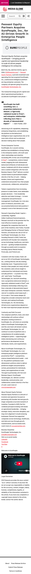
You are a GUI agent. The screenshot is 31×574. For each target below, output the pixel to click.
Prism (5, 160)
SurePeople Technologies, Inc (11, 87)
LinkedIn (4, 439)
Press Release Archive (18, 563)
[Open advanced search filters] (24, 16)
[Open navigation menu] (3, 16)
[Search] (19, 16)
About (7, 563)
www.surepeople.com (8, 387)
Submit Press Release (15, 567)
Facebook (4, 442)
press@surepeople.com (9, 434)
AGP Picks (4, 3)
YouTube (4, 444)
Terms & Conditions (15, 571)
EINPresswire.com (12, 72)
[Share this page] (28, 16)
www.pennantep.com (18, 426)
